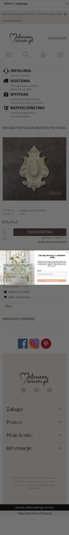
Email (39, 270)
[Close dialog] (67, 252)
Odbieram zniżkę (52, 280)
